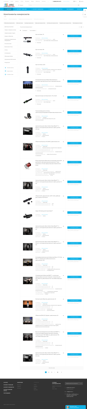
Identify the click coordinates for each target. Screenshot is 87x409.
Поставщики (7, 393)
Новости (35, 386)
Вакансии (19, 384)
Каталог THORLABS (8, 384)
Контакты (19, 388)
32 (57, 372)
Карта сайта (54, 388)
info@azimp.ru (70, 391)
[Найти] (78, 5)
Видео (35, 388)
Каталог (6, 382)
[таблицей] (83, 27)
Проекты (19, 386)
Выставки (36, 389)
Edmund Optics (45, 53)
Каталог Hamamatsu (9, 387)
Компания (20, 382)
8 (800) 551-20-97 (57, 1)
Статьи (35, 384)
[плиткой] (79, 27)
